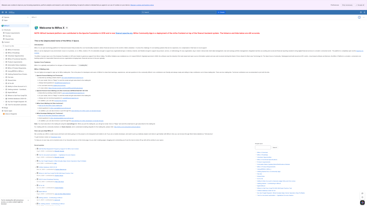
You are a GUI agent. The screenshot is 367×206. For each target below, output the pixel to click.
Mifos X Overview (262, 152)
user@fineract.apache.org (70, 98)
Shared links (15, 39)
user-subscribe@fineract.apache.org (73, 93)
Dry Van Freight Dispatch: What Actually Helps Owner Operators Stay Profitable (62, 161)
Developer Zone (56, 137)
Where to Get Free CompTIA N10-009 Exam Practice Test (56, 173)
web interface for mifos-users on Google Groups (86, 110)
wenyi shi (57, 200)
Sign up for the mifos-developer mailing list (52, 115)
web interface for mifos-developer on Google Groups (87, 121)
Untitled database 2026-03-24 (48, 167)
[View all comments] (362, 193)
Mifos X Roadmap (262, 155)
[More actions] (28, 26)
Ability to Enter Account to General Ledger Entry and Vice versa (276, 181)
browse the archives (60, 100)
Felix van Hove (59, 181)
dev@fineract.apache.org (62, 83)
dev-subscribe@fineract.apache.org (72, 77)
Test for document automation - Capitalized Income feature (57, 155)
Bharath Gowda (59, 151)
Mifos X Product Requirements (266, 166)
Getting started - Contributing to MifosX (50, 197)
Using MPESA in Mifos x (264, 169)
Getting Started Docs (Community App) (268, 171)
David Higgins (59, 187)
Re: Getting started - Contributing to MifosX (52, 203)
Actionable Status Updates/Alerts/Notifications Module (273, 164)
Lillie (55, 163)
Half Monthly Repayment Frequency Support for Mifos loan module (59, 149)
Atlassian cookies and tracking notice (142, 5)
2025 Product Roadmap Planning (48, 179)
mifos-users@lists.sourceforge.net (60, 108)
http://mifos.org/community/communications (127, 127)
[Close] (28, 200)
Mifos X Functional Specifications (267, 159)
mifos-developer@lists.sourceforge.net (61, 118)
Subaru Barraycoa (60, 169)
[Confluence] (11, 12)
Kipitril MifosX (43, 191)
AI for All (41, 185)
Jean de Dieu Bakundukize (63, 194)
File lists (15, 36)
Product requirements (12, 33)
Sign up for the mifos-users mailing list (50, 105)
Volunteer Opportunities (264, 157)
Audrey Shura (59, 175)
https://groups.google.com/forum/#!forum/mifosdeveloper (65, 88)
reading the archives (59, 85)
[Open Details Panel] (362, 197)
